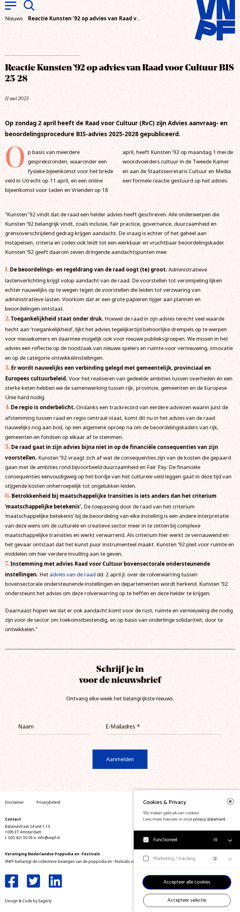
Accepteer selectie (187, 900)
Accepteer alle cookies (186, 882)
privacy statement (209, 819)
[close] (230, 801)
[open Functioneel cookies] (230, 841)
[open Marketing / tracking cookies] (230, 859)
